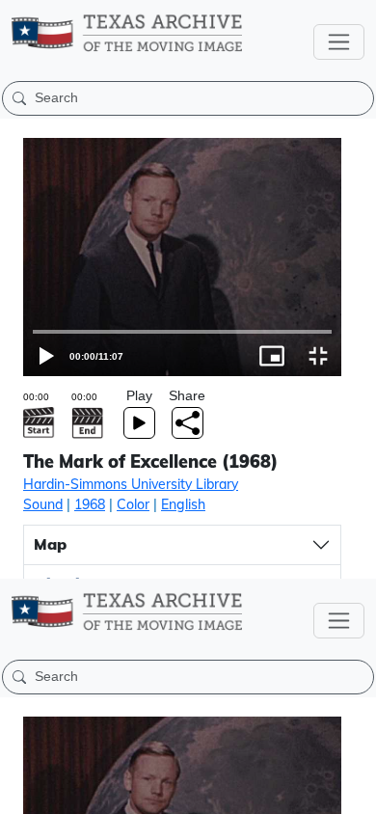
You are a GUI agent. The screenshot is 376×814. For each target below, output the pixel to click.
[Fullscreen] (353, 791)
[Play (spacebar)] (23, 791)
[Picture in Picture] (306, 791)
